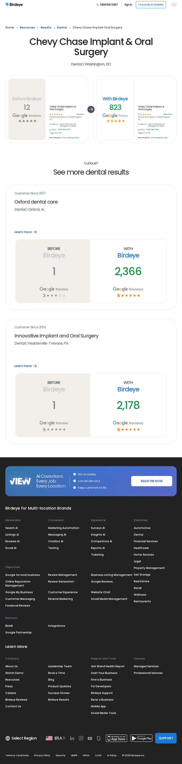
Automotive (142, 528)
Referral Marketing (60, 599)
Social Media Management (109, 599)
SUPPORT (166, 738)
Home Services (144, 554)
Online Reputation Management (17, 583)
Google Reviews (102, 581)
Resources (12, 679)
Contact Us (13, 706)
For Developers (101, 686)
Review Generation (61, 581)
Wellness (140, 595)
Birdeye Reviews (16, 700)
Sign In (128, 4)
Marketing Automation (63, 528)
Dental (138, 534)
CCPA (98, 755)
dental (62, 27)
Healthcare (141, 548)
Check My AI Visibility (151, 4)
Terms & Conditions (17, 755)
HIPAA (86, 755)
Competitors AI (101, 541)
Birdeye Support (102, 693)
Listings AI (12, 534)
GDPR (74, 755)
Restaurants (142, 601)
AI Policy (112, 755)
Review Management (62, 575)
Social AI (10, 548)
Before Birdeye (26, 98)
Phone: (54, 130)
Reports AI (98, 548)
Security (60, 755)
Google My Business (19, 592)
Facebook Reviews (17, 605)
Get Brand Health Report (108, 666)
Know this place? (55, 138)
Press (9, 686)
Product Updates (59, 686)
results (46, 27)
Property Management (149, 568)
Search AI (11, 528)
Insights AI (98, 534)
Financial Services (146, 541)
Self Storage (142, 575)
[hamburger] (173, 4)
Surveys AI (98, 528)
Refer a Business (102, 700)
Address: (55, 124)
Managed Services (146, 666)
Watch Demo (14, 673)
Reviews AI (12, 541)
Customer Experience (63, 592)
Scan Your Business (104, 673)
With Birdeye (115, 98)
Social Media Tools (103, 713)
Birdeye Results (58, 700)
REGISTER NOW (151, 481)
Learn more (28, 232)
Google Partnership (18, 632)
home (9, 27)
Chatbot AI (55, 541)
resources (27, 27)
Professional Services (148, 673)
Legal (137, 561)
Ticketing (97, 554)
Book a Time (56, 673)
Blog (51, 679)
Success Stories (59, 693)
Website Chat (100, 592)
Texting (53, 548)
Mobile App (98, 706)
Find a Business (101, 679)
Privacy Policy (42, 755)
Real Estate (141, 581)
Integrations (56, 626)
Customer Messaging (20, 599)
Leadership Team (60, 666)
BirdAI (9, 626)
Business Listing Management (112, 575)
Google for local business (22, 575)
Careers (10, 693)
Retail (138, 588)
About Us (11, 666)
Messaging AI (57, 534)
